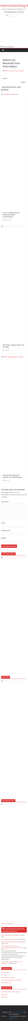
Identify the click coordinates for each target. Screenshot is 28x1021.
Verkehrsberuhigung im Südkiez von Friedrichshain (12, 476)
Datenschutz (4, 997)
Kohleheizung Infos (6, 982)
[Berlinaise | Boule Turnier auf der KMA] (14, 227)
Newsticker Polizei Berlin (9, 931)
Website (3, 538)
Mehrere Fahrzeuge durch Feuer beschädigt (12, 942)
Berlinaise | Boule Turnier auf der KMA (13, 346)
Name (3, 523)
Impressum (4, 994)
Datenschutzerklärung (7, 923)
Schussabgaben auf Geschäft (8, 939)
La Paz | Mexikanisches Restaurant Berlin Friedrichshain (11, 215)
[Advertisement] (14, 32)
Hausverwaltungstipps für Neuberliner (11, 980)
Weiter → (24, 82)
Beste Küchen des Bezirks (8, 977)
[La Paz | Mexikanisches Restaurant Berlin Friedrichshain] (14, 94)
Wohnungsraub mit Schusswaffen (10, 935)
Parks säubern (5, 972)
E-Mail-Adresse (6, 530)
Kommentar (5, 502)
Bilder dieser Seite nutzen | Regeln (10, 991)
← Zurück (4, 78)
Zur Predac (4, 975)
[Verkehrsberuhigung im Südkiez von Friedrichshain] (14, 357)
